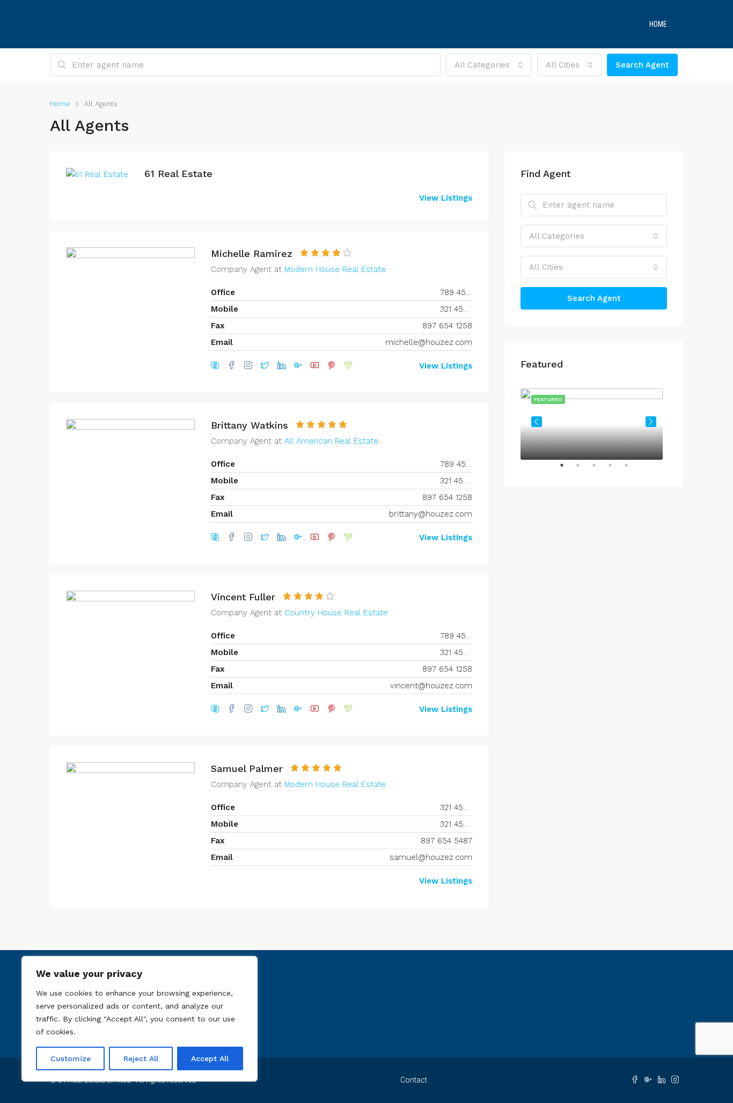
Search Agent (642, 65)
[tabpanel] (594, 422)
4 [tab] (615, 469)
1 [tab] (567, 469)
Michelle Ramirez (251, 253)
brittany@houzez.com (430, 514)
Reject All (140, 1058)
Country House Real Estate (336, 612)
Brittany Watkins (249, 425)
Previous (536, 421)
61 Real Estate (178, 173)
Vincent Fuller (243, 596)
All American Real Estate (331, 441)
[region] (139, 1019)
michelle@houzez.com (428, 342)
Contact (413, 1080)
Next (651, 421)
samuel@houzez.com (431, 857)
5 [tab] (631, 469)
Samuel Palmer (247, 768)
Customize (70, 1058)
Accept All (210, 1058)
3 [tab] (599, 469)
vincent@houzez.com (431, 685)
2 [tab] (583, 469)
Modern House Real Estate (335, 269)
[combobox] (489, 65)
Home (658, 24)
